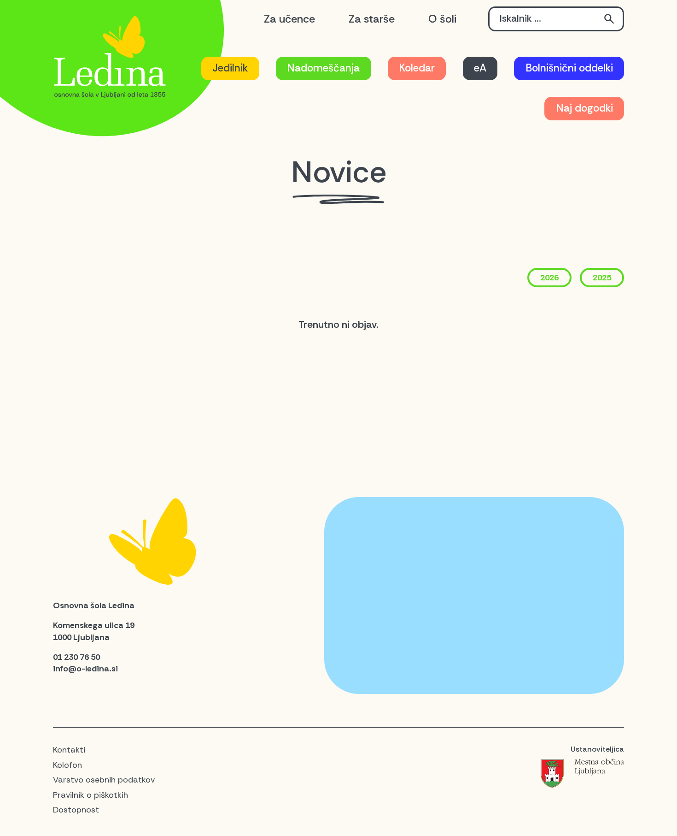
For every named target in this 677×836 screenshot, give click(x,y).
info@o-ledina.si (85, 668)
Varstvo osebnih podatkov (104, 779)
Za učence (289, 19)
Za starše (372, 19)
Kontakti (69, 749)
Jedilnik (230, 68)
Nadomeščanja (323, 68)
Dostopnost (76, 809)
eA (480, 68)
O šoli (442, 19)
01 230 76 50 (76, 657)
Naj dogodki (584, 108)
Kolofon (67, 765)
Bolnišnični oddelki (569, 68)
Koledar (417, 68)
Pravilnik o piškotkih (90, 794)
